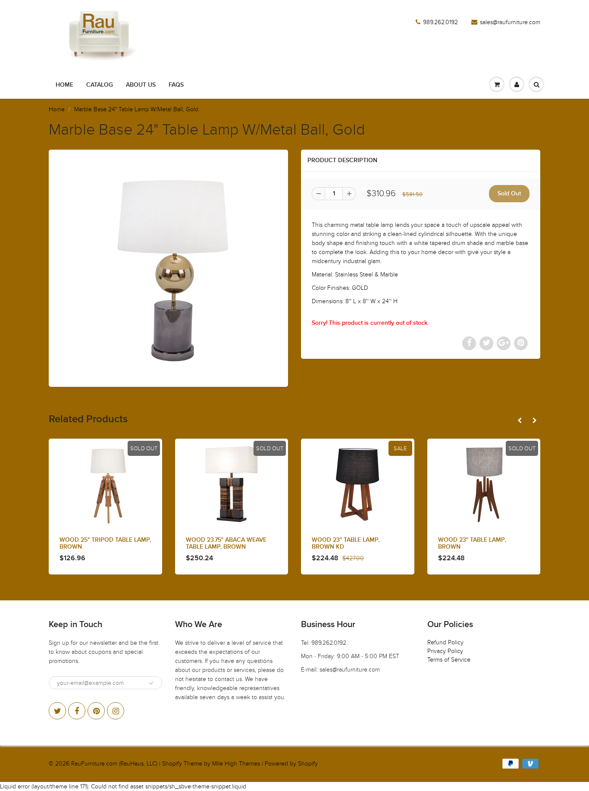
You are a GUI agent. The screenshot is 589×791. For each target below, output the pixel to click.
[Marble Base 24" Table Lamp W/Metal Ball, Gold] (168, 267)
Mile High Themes (236, 763)
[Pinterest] (96, 710)
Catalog (99, 85)
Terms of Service (448, 659)
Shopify (172, 763)
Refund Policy (445, 642)
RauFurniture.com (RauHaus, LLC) (114, 763)
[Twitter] (57, 710)
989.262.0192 (440, 22)
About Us (141, 85)
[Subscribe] (151, 683)
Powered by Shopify (291, 763)
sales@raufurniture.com (510, 22)
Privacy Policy (445, 651)
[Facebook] (76, 710)
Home (64, 85)
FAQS (176, 85)
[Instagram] (115, 710)
